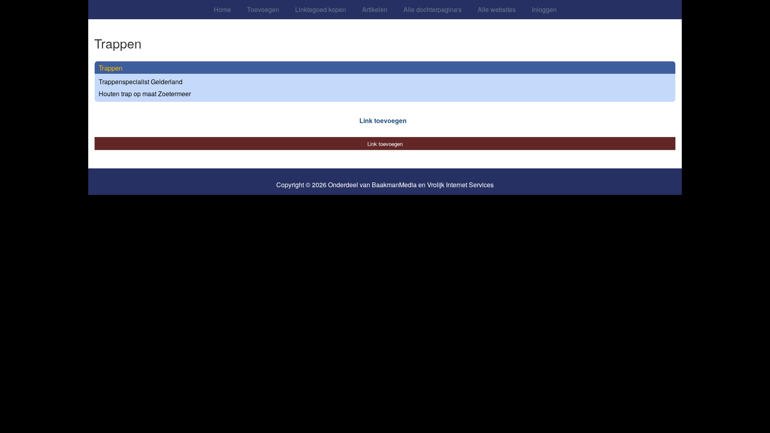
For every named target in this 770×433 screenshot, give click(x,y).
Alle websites (497, 9)
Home (222, 9)
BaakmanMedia (394, 185)
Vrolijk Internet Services (460, 185)
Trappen (110, 68)
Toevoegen (263, 9)
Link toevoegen (383, 120)
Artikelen (374, 9)
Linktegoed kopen (320, 9)
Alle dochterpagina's (432, 9)
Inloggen (544, 9)
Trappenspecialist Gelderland (140, 81)
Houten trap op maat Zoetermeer (145, 93)
